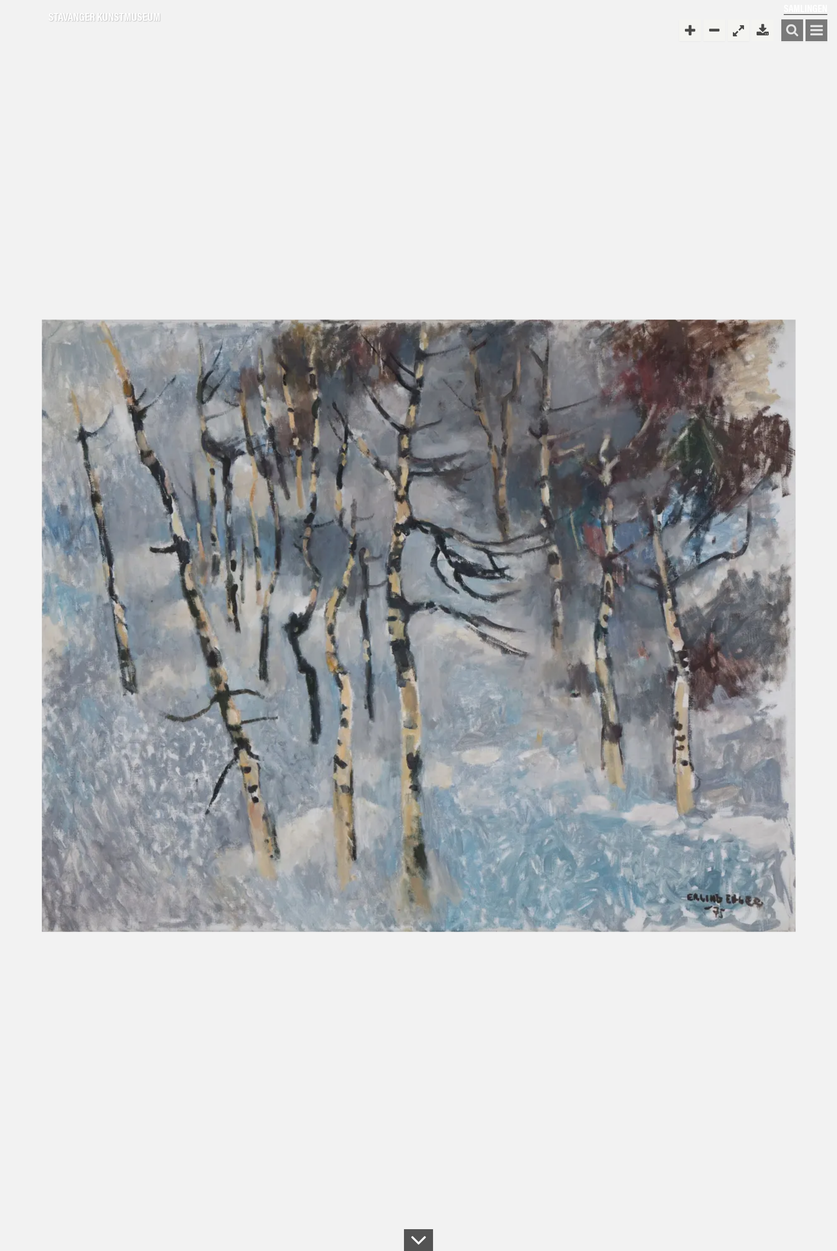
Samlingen (805, 8)
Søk (792, 30)
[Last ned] (763, 30)
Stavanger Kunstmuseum (104, 17)
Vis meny (816, 30)
